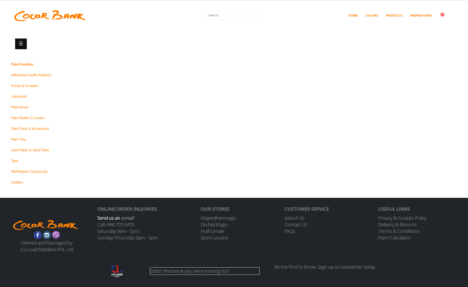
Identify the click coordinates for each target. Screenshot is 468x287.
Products (394, 15)
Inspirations (421, 15)
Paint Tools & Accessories (30, 129)
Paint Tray (18, 139)
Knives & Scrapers (24, 86)
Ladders (17, 182)
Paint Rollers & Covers (27, 118)
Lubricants (19, 96)
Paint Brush (20, 107)
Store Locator (215, 237)
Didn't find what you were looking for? (189, 271)
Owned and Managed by (46, 242)
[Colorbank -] (50, 15)
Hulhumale (212, 231)
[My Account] (457, 16)
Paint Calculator (394, 237)
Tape (14, 161)
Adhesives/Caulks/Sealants (31, 75)
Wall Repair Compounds (29, 171)
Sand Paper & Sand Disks (30, 150)
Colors (372, 15)
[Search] (258, 15)
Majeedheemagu (218, 218)
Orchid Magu (214, 224)
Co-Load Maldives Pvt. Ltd (47, 249)
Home (353, 15)
